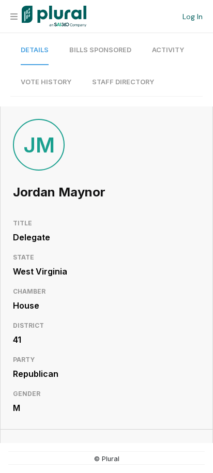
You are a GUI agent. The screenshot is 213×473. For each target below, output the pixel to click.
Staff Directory (123, 82)
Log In (192, 16)
